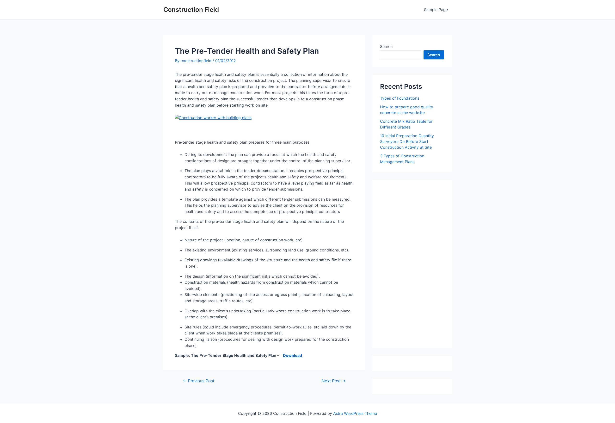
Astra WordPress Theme (355, 413)
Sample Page (436, 9)
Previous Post (198, 381)
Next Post (334, 381)
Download (292, 355)
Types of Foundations (399, 98)
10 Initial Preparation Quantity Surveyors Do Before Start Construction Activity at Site (407, 141)
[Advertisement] (416, 265)
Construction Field (191, 9)
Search (386, 46)
